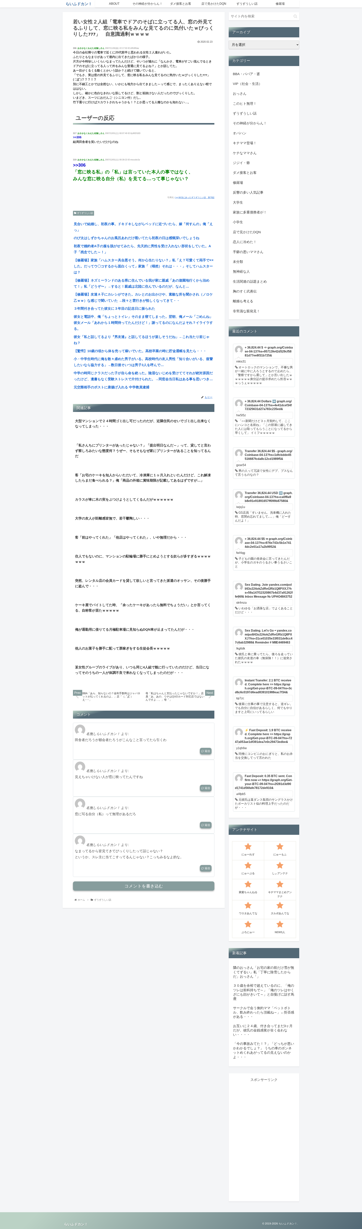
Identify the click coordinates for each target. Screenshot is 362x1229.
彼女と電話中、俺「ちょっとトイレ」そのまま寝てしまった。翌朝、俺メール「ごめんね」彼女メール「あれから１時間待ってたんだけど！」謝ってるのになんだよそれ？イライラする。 (143, 323)
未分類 (238, 262)
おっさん (239, 93)
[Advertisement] (264, 1139)
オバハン (239, 133)
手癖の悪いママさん (248, 252)
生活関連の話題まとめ (250, 281)
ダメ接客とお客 (245, 173)
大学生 (238, 202)
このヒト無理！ (245, 103)
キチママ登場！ (245, 143)
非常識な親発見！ (246, 311)
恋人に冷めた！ (245, 242)
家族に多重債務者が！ (250, 212)
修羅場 (238, 183)
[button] (295, 16)
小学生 (238, 222)
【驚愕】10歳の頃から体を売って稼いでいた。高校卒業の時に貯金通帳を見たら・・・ (140, 351)
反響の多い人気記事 (248, 192)
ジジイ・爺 (241, 163)
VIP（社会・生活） (247, 84)
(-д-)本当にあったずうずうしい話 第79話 (194, 197)
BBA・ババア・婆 (246, 74)
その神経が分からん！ (250, 123)
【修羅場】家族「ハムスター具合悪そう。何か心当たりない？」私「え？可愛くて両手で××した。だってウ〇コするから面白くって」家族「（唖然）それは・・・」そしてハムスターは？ (144, 266)
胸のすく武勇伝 (245, 291)
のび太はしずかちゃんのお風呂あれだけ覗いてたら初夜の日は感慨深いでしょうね (136, 238)
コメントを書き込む (143, 886)
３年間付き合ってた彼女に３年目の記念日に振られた (114, 308)
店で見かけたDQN (247, 232)
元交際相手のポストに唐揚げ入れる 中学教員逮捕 (111, 387)
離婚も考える (243, 301)
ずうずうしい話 (85, 213)
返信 (207, 751)
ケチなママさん (245, 153)
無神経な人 (241, 271)
